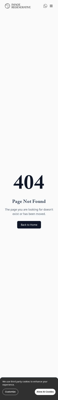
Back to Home (29, 224)
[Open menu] (51, 6)
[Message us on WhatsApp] (45, 5)
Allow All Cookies (45, 391)
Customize (10, 391)
